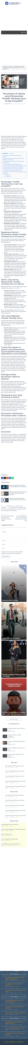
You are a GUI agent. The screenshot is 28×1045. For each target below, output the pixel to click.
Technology (3, 507)
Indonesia (18, 506)
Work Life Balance (13, 510)
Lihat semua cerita (14, 719)
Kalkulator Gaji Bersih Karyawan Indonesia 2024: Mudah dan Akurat (17, 499)
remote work (5, 510)
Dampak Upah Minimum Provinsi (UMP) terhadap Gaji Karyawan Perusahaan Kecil (21, 517)
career (11, 507)
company (15, 507)
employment (3, 509)
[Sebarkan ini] (2, 478)
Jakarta (24, 509)
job (1, 510)
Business (9, 506)
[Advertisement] (14, 20)
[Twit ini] (5, 478)
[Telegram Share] (10, 478)
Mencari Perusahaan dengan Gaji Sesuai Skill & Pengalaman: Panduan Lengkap (7, 517)
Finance (13, 506)
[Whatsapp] (13, 478)
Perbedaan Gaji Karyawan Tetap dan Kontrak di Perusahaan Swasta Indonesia (18, 493)
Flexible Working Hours (12, 509)
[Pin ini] (7, 478)
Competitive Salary (22, 507)
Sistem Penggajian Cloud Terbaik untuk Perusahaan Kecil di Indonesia (18, 486)
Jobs (22, 506)
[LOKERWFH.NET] (14, 3)
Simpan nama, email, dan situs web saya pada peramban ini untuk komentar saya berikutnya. (12, 552)
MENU (24, 32)
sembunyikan (11, 153)
